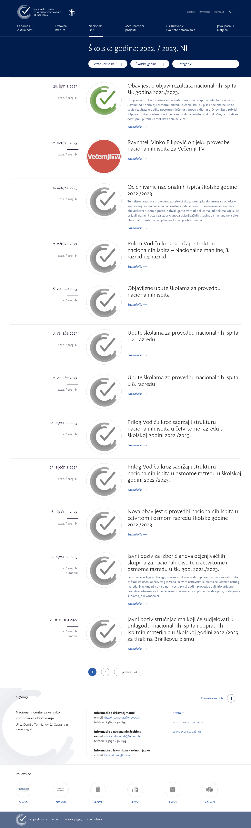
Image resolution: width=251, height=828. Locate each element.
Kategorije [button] (185, 64)
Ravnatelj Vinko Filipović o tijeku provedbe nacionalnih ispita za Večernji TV (178, 145)
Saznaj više (135, 127)
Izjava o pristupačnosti (188, 731)
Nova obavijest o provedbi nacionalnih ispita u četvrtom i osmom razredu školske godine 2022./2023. (182, 517)
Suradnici (72, 573)
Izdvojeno (204, 12)
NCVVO (56, 819)
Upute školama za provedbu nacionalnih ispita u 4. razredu (182, 336)
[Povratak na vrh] (231, 698)
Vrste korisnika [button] (104, 64)
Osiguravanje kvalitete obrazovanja (180, 28)
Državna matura (61, 28)
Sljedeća (126, 672)
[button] (231, 12)
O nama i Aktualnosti (25, 28)
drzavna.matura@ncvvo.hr (122, 717)
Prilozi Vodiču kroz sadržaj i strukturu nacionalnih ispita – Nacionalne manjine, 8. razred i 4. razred (178, 249)
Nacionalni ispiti (96, 28)
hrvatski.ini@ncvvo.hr (119, 755)
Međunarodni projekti (134, 28)
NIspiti (191, 12)
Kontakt (219, 12)
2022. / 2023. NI (68, 98)
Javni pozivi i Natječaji (225, 28)
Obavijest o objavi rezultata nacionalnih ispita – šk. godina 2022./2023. (183, 89)
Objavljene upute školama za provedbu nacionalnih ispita (174, 291)
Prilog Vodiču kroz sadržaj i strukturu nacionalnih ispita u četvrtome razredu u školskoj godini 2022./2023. (175, 428)
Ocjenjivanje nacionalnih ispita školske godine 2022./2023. (182, 190)
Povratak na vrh (212, 698)
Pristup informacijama (188, 722)
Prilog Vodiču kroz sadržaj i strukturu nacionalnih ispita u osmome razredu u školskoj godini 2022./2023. (184, 473)
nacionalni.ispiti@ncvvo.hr (122, 736)
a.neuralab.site (94, 819)
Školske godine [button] (146, 64)
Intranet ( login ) (73, 819)
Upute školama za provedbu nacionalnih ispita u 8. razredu (182, 380)
